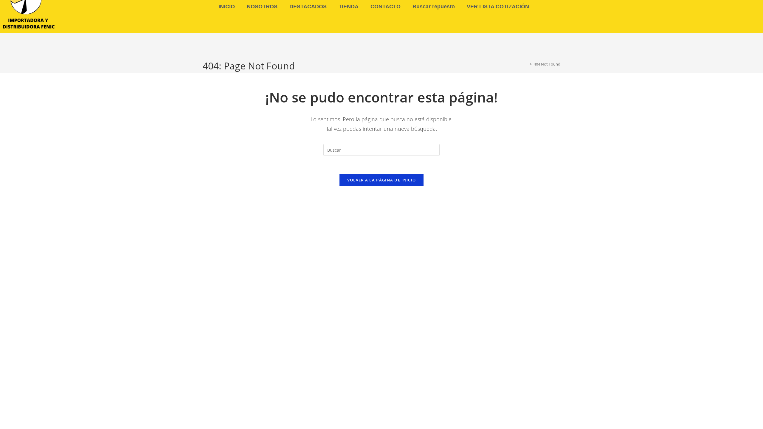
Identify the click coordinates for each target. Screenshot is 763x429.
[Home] (526, 64)
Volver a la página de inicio (381, 180)
